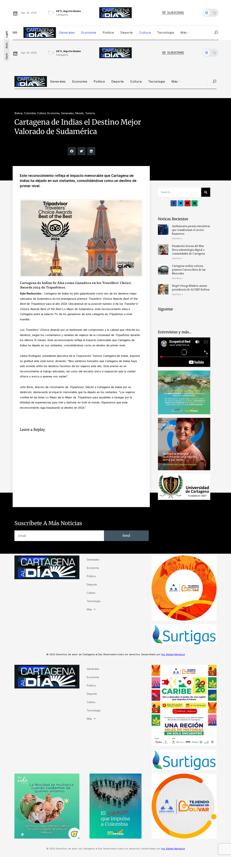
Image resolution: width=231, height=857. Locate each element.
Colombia (30, 113)
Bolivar (18, 113)
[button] (72, 151)
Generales (67, 32)
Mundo (79, 113)
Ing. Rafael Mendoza (173, 654)
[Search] (205, 192)
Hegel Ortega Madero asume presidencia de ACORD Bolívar (191, 287)
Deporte (126, 32)
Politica (108, 32)
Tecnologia (165, 32)
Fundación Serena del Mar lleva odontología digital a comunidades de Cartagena (188, 249)
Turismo (90, 113)
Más (183, 32)
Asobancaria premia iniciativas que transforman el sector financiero (191, 230)
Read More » (177, 238)
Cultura (145, 32)
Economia (88, 32)
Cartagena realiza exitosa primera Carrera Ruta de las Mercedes (189, 269)
